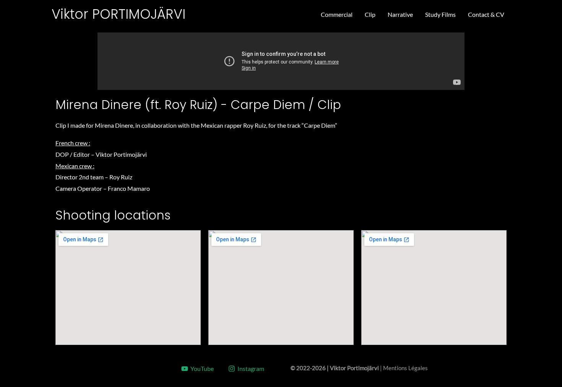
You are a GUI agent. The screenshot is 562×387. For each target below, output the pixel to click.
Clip (370, 14)
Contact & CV (486, 14)
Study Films (440, 14)
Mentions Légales (405, 368)
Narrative (400, 14)
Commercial (336, 14)
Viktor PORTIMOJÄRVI (118, 14)
